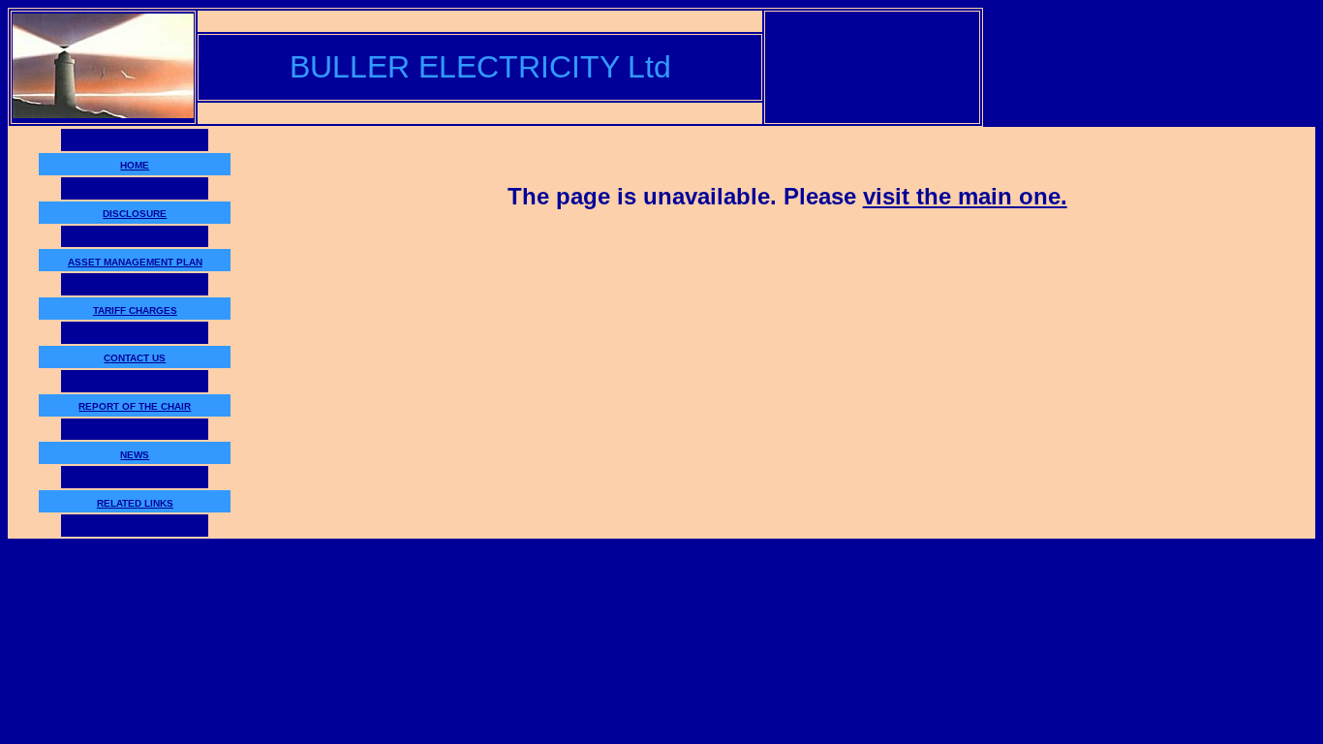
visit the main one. (965, 196)
